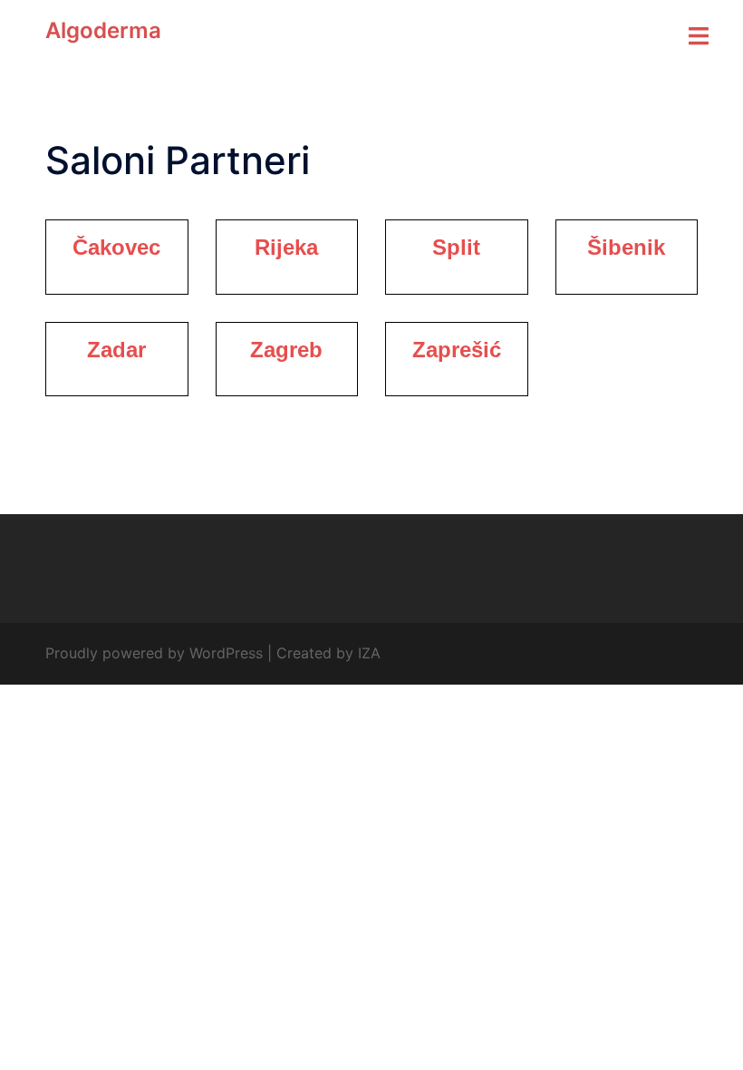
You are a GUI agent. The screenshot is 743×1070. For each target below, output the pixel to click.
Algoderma (103, 30)
